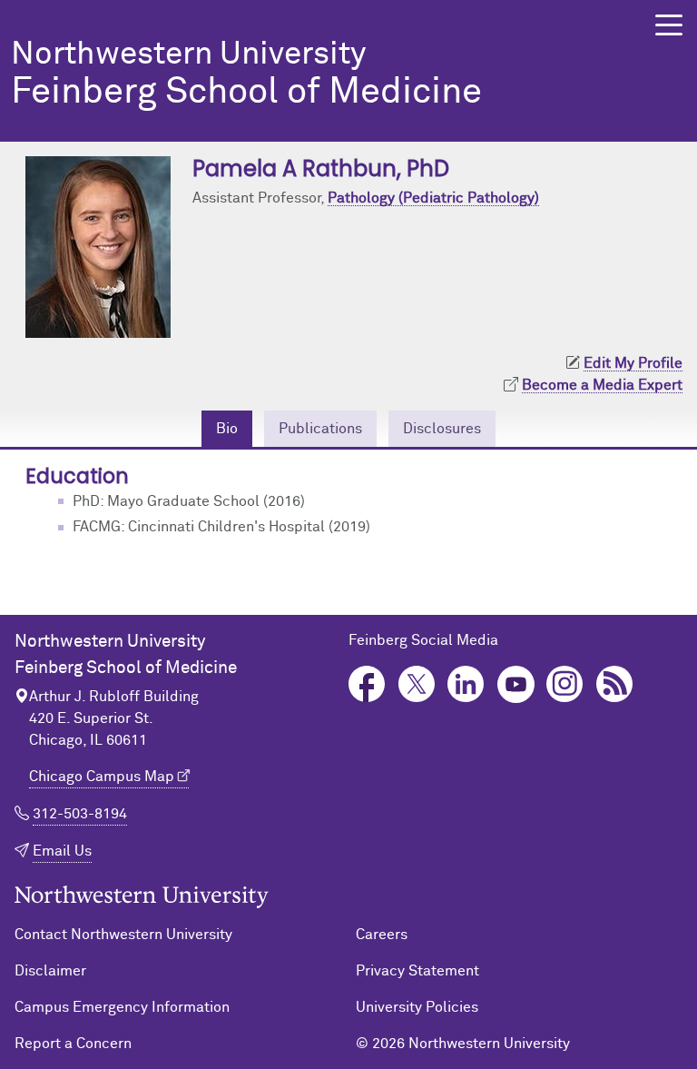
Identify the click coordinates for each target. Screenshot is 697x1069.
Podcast (614, 684)
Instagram (565, 684)
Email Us (62, 851)
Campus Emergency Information (122, 1007)
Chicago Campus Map (101, 776)
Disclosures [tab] (442, 428)
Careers (381, 934)
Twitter (417, 684)
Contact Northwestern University (123, 934)
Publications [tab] (320, 428)
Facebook (367, 684)
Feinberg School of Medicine (246, 75)
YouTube (516, 684)
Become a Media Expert (602, 385)
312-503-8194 (80, 814)
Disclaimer (50, 971)
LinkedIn (466, 684)
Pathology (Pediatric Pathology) (433, 198)
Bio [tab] (227, 428)
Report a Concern (73, 1043)
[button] (668, 25)
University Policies (417, 1007)
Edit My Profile (633, 363)
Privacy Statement (417, 971)
